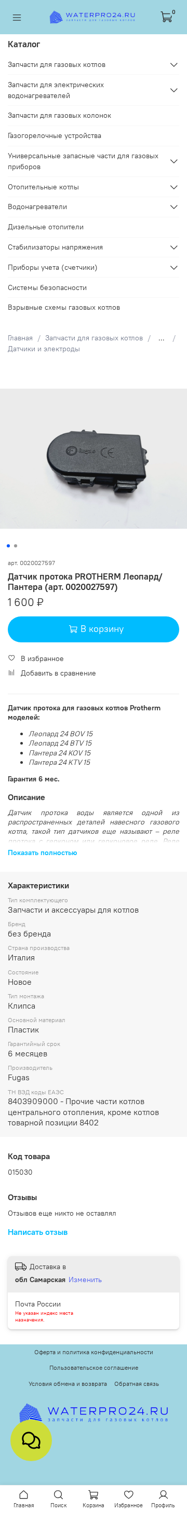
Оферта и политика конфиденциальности (93, 1352)
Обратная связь (136, 1383)
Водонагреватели (37, 206)
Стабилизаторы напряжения (55, 247)
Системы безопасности (47, 287)
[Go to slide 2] (15, 545)
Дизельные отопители (46, 226)
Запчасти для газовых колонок (59, 115)
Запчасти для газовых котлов (94, 337)
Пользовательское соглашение (93, 1367)
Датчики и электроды (44, 348)
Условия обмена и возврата (68, 1383)
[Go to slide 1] (8, 545)
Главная (20, 337)
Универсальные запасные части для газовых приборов (83, 161)
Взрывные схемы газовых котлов (64, 307)
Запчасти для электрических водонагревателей (56, 90)
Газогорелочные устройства (54, 135)
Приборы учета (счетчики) (53, 267)
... (161, 338)
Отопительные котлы (43, 186)
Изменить (85, 1279)
